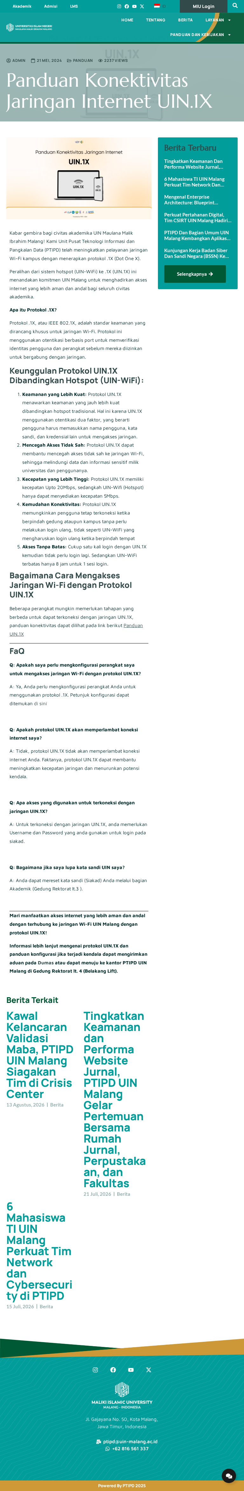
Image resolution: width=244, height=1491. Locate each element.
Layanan (215, 20)
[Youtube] (134, 6)
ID (163, 6)
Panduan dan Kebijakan (197, 34)
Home (127, 20)
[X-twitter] (142, 6)
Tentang (156, 20)
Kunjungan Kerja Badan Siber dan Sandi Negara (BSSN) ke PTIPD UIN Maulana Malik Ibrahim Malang (195, 253)
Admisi (51, 6)
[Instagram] (119, 6)
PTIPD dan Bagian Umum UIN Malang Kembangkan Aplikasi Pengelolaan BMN (196, 235)
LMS (74, 6)
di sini (40, 703)
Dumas (46, 962)
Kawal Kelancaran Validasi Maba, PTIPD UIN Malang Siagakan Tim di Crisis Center (40, 1054)
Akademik (22, 6)
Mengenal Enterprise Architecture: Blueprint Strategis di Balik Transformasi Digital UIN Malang (197, 199)
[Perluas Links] (229, 1476)
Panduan (83, 60)
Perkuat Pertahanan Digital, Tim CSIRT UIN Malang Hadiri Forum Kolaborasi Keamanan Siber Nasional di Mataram (196, 217)
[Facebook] (127, 6)
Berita (185, 20)
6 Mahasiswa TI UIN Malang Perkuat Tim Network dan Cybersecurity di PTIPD (39, 1251)
